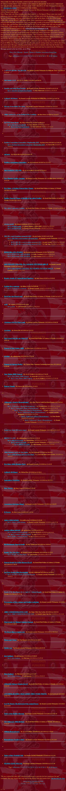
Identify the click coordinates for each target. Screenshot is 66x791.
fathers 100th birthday (11, 520)
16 (43, 56)
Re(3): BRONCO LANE (22, 444)
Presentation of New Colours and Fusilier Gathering (21, 602)
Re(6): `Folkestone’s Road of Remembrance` (39, 420)
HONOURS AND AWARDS (13, 252)
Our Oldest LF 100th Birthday (14, 722)
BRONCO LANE (10, 438)
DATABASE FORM (10, 8)
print (5, 304)
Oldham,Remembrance (12, 731)
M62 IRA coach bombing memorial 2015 (17, 236)
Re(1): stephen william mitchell (17, 532)
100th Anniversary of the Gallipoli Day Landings (20, 114)
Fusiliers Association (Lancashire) (15, 162)
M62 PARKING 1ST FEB (12, 170)
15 (41, 56)
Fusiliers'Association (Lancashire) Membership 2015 (21, 142)
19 (49, 56)
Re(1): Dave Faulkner (14, 676)
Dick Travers (8, 488)
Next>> (55, 56)
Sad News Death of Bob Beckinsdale (16, 572)
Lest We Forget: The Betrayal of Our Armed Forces (21, 704)
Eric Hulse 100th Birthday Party (15, 464)
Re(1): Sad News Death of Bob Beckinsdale (21, 574)
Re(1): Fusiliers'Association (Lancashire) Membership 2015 (26, 145)
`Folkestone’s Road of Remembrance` (16, 402)
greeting (7, 356)
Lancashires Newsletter (12, 480)
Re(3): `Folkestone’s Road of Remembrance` (28, 410)
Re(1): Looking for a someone (17, 288)
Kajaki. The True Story (12, 552)
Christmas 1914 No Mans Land (14, 322)
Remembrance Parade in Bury (14, 739)
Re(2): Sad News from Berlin (20, 127)
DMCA (40, 783)
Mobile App (8, 648)
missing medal (9, 224)
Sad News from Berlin (11, 122)
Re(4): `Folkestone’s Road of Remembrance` (32, 412)
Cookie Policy (29, 783)
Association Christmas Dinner (14, 504)
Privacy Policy (23, 783)
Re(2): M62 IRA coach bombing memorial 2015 (26, 242)
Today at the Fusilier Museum (14, 713)
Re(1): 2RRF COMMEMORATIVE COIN (21, 614)
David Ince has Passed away (13, 296)
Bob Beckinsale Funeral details (14, 544)
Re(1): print (11, 306)
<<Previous (16, 56)
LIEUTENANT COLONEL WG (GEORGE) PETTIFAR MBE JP (26, 264)
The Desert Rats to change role (14, 632)
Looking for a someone (11, 286)
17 (45, 56)
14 (39, 56)
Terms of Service (35, 783)
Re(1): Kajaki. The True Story (17, 554)
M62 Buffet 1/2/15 (10, 80)
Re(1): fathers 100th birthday (17, 522)
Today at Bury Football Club (13, 755)
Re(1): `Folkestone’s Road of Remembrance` (21, 406)
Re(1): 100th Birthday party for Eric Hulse (21, 454)
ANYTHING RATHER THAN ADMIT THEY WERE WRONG (25, 694)
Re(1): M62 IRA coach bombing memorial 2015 (23, 238)
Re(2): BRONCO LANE (18, 442)
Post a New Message (16, 52)
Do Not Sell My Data (58, 778)
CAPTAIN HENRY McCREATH (15, 70)
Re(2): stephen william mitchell (21, 534)
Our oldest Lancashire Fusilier (14, 208)
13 (37, 56)
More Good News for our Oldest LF (16, 338)
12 (35, 56)
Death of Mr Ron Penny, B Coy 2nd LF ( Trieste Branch (22, 592)
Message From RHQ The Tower (14, 106)
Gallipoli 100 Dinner (11, 98)
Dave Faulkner (9, 674)
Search (26, 52)
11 (33, 56)
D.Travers (7, 512)
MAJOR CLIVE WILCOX (13, 763)
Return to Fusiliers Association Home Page (42, 52)
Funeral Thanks (9, 386)
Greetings (7, 330)
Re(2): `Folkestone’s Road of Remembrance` (25, 408)
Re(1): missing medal (14, 226)
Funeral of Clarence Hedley (13, 364)
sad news (7, 154)
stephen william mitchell (12, 530)
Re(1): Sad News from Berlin (17, 125)
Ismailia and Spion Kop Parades (15, 88)
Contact (43, 783)
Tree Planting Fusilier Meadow (14, 178)
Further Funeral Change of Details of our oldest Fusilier (23, 198)
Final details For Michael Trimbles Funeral (18, 622)
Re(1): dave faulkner (14, 658)
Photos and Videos (10, 640)
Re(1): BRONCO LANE (15, 440)
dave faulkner (9, 656)
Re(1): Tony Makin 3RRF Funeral (18, 376)
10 (31, 56)
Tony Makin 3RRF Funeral (13, 374)
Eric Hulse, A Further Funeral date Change (18, 188)
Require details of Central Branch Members (18, 278)
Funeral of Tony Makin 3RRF (14, 348)
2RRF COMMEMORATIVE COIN (16, 612)
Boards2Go (32, 782)
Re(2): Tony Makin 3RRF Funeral (21, 378)
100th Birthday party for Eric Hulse (16, 452)
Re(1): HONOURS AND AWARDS (19, 254)
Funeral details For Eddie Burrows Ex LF (18, 562)
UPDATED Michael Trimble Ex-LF (16, 684)
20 (51, 56)
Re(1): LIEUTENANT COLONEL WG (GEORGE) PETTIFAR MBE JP (30, 268)
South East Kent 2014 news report (15, 430)
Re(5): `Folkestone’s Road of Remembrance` (35, 416)
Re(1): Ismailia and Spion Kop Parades (20, 90)
